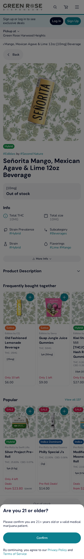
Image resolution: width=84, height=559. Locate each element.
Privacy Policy (57, 550)
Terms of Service (15, 554)
